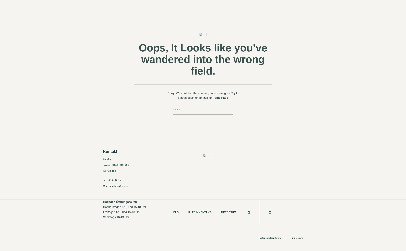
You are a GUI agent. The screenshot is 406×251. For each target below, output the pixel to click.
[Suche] (230, 109)
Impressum (228, 212)
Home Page (220, 97)
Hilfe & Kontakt (199, 212)
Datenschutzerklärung (270, 238)
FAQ (176, 212)
